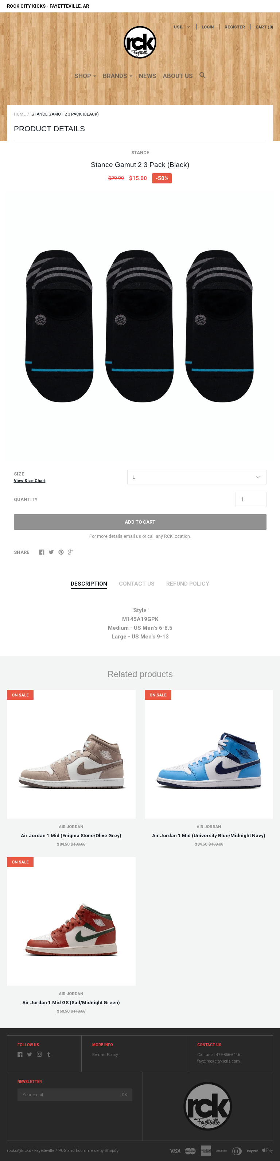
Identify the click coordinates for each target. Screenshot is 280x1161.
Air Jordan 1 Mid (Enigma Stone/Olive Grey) (71, 835)
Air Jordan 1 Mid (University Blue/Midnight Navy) (208, 835)
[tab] (89, 584)
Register (235, 27)
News (147, 75)
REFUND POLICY (187, 583)
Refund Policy (105, 1054)
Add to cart (140, 522)
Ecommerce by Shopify (97, 1150)
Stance (140, 152)
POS (62, 1150)
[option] (140, 326)
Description (89, 583)
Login (208, 27)
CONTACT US (137, 583)
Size (30, 477)
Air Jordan (71, 826)
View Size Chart (30, 480)
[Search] (202, 79)
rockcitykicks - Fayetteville (30, 1150)
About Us (178, 75)
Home (20, 114)
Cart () (264, 27)
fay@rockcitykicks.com (218, 1061)
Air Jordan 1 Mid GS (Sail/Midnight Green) (71, 1002)
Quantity (26, 499)
